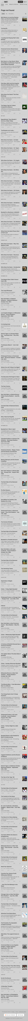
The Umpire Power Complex (7, 562)
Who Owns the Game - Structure (10, 254)
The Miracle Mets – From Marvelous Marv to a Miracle (11, 685)
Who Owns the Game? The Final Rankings (9, 95)
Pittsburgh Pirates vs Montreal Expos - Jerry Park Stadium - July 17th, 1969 (10, 512)
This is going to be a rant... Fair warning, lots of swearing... (10, 739)
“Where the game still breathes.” (8, 292)
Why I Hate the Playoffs (7, 416)
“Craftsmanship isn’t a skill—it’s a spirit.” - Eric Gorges (10, 819)
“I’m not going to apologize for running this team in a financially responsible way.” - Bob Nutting (11, 192)
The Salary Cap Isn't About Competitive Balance (8, 106)
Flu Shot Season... (6, 490)
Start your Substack (10, 1015)
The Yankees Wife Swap (6, 657)
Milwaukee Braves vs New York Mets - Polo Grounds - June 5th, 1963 (9, 847)
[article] (14, 21)
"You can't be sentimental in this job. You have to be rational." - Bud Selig (10, 877)
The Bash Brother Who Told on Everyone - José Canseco (10, 707)
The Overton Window (7, 522)
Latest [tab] (3, 13)
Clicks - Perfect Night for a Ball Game (9, 726)
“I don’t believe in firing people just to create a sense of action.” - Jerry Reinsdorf (10, 173)
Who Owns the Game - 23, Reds (9, 140)
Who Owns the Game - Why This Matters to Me (10, 244)
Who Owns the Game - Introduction (10, 267)
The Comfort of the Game (8, 796)
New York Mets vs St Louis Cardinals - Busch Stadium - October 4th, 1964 (9, 550)
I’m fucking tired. (5, 324)
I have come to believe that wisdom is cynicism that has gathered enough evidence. (9, 30)
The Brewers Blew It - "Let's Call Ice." (9, 345)
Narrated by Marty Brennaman (8, 887)
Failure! (3, 605)
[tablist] (7, 13)
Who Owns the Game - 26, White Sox (10, 170)
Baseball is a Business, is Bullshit (10, 212)
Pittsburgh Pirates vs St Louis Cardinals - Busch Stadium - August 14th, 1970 (9, 716)
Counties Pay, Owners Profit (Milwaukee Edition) (8, 874)
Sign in (25, 1)
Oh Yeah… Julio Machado (6, 748)
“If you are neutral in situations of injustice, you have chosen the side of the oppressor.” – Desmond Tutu (11, 349)
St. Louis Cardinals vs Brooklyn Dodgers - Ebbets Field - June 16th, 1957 (10, 807)
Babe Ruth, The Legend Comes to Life (10, 934)
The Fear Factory (5, 386)
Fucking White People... (6, 388)
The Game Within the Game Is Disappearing (9, 835)
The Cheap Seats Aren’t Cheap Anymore (9, 694)
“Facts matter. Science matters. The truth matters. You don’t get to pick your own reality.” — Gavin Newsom (10, 542)
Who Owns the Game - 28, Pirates (10, 190)
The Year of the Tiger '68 (7, 777)
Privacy (13, 1011)
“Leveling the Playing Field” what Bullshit (10, 38)
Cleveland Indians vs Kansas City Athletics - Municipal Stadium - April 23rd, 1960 (10, 440)
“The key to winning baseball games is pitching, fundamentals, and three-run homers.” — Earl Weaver (9, 257)
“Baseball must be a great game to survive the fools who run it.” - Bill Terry (10, 51)
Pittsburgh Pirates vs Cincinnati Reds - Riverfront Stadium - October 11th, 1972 (11, 357)
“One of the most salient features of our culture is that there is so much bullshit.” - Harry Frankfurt (10, 214)
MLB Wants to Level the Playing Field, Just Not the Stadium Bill (9, 18)
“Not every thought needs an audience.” (10, 234)
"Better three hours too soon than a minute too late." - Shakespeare (10, 98)
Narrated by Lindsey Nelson (7, 687)
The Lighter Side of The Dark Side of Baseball (11, 654)
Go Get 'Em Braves (6, 978)
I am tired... (3, 582)
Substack (8, 1018)
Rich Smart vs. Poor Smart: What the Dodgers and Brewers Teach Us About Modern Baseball (10, 63)
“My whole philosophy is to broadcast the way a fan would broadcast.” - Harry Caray (10, 698)
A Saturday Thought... (7, 986)
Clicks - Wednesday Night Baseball (10, 634)
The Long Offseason (6, 290)
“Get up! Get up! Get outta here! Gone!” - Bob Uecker (10, 132)
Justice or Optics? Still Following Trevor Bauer (9, 958)
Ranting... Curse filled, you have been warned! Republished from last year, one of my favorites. (10, 123)
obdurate (9, 285)
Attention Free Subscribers (8, 913)
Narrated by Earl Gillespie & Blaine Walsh (10, 979)
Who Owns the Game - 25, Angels (10, 160)
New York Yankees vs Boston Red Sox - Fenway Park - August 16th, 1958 (10, 472)
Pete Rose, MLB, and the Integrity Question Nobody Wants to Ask (10, 84)
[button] (2, 4)
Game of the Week (5, 303)
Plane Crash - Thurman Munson (8, 533)
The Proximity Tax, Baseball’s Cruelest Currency (9, 923)
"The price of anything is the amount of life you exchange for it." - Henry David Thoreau (10, 76)
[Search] (25, 13)
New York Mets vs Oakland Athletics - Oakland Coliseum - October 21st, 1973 (9, 300)
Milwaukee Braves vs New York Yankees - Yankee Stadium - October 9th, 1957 (9, 674)
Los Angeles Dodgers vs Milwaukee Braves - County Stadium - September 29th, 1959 (10, 314)
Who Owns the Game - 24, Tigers (10, 148)
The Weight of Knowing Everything (10, 74)
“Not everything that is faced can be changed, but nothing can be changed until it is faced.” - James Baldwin (10, 269)
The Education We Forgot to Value (10, 376)
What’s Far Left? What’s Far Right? (10, 367)
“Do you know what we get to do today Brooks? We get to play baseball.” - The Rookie (9, 637)
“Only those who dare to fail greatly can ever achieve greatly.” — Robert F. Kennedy (10, 608)
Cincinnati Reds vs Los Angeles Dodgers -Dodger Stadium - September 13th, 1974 (9, 946)
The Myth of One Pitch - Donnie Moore (9, 616)
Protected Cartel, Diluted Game (9, 49)
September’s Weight (6, 581)
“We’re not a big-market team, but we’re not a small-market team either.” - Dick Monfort (11, 183)
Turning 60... (4, 28)
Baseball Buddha (7, 23)
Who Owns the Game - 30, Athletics (11, 221)
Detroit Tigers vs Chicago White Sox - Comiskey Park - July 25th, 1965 (10, 335)
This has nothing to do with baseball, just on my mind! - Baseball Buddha (10, 492)
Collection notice (22, 1011)
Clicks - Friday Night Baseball (9, 589)
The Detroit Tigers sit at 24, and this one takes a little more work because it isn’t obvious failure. (10, 150)
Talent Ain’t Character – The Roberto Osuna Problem (10, 906)
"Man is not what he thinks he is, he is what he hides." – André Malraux (10, 409)
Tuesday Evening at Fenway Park (8, 729)
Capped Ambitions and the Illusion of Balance (10, 755)
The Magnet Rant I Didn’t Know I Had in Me (9, 280)
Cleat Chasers (4, 483)
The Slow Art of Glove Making (9, 817)
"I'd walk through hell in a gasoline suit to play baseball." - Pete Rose (10, 87)
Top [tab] (6, 13)
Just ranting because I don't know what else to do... (10, 326)
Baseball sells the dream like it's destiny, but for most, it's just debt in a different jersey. (11, 927)
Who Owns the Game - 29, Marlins (10, 202)
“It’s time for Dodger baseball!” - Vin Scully (10, 590)
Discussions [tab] (11, 13)
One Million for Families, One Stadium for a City (9, 500)
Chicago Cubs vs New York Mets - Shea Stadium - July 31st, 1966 (10, 895)
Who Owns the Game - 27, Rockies (10, 181)
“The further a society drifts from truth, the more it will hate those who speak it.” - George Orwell (10, 369)
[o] (25, 300)
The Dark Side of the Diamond (9, 482)
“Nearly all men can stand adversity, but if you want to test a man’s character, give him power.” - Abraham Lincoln (11, 247)
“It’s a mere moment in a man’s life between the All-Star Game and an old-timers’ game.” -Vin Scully (11, 66)
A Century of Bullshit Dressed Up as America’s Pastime (11, 644)
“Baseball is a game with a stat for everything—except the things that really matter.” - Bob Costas (10, 838)
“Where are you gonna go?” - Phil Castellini (10, 141)
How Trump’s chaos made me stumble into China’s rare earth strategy (10, 283)
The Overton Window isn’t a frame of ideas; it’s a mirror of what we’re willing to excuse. (11, 524)
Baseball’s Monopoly (5, 647)
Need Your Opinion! (6, 866)
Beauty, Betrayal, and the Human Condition (10, 460)
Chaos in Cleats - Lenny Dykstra (8, 790)
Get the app (20, 1015)
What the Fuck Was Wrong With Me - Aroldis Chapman (9, 859)
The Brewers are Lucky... (7, 130)
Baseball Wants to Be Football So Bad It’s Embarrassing (10, 736)
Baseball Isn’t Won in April (8, 429)
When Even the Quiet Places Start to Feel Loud (10, 232)
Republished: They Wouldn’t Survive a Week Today (8, 120)
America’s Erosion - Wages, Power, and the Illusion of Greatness (10, 450)
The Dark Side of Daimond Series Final (10, 406)
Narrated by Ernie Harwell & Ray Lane (9, 779)
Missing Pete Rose (5, 988)
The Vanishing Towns (7, 568)
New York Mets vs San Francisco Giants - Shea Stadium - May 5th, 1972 (10, 625)
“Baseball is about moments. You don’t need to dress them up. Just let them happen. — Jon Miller (11, 666)
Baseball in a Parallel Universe (9, 539)
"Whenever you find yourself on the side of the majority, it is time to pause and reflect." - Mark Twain (11, 109)
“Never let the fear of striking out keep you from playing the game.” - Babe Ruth (10, 938)
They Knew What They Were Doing (10, 965)
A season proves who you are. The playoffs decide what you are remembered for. (10, 419)
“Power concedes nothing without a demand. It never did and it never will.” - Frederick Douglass (10, 21)
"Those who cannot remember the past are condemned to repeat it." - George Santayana (10, 463)
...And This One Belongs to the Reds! (9, 885)
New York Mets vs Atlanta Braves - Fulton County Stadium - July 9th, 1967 (10, 396)
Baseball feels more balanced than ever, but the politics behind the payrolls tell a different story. (11, 758)
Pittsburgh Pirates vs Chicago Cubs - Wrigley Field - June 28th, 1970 (11, 598)
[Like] (2, 519)
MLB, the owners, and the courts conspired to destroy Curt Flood (10, 968)
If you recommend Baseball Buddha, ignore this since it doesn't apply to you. (11, 916)
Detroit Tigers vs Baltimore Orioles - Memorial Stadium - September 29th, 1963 (11, 767)
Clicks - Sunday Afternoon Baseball (11, 663)
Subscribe (20, 1)
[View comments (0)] (8, 145)
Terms (16, 1011)
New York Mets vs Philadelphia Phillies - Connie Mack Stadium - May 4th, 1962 (10, 996)
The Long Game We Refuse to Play (8, 453)
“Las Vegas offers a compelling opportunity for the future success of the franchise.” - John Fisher (10, 224)
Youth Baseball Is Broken (6, 828)
